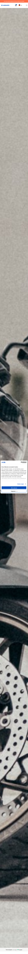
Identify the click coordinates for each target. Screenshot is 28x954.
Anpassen (13, 491)
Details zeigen (20, 484)
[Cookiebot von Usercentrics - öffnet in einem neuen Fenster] (21, 462)
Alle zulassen (14, 487)
